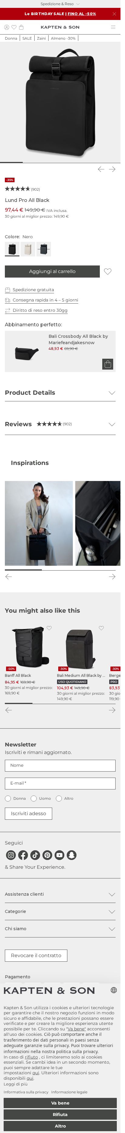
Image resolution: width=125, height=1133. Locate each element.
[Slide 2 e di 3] (60, 570)
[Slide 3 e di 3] (97, 570)
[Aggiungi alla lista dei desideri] (108, 271)
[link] (30, 659)
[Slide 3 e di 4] (74, 703)
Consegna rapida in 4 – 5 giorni (45, 300)
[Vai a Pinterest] (47, 855)
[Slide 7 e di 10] (78, 162)
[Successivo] (112, 169)
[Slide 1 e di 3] (23, 570)
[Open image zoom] (60, 102)
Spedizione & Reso (57, 4)
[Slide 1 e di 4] (18, 703)
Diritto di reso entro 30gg (40, 310)
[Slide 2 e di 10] (18, 162)
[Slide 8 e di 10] (90, 162)
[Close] (114, 14)
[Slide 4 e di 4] (102, 703)
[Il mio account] (7, 27)
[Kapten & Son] (60, 27)
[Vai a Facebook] (23, 855)
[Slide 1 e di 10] (6, 162)
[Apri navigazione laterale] (113, 27)
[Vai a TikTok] (35, 855)
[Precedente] (101, 169)
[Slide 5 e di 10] (54, 162)
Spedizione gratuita (33, 289)
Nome (16, 765)
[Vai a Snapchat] (71, 855)
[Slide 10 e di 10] (114, 162)
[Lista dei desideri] (14, 27)
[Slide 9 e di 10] (102, 162)
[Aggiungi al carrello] (107, 364)
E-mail (17, 783)
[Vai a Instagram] (11, 855)
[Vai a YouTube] (59, 855)
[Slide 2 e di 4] (46, 703)
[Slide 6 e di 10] (66, 162)
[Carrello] (21, 27)
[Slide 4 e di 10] (42, 162)
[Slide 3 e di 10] (30, 162)
